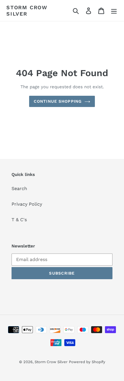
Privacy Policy (27, 204)
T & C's (19, 219)
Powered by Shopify (87, 362)
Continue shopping (58, 101)
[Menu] (114, 10)
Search (19, 188)
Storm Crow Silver (27, 10)
